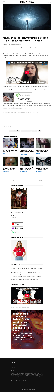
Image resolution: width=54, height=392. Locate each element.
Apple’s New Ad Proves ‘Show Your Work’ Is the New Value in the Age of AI (10, 150)
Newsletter (23, 154)
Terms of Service (23, 380)
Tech (4, 153)
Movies (25, 171)
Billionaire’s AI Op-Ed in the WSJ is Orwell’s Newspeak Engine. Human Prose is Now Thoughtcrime (27, 151)
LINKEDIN (14, 217)
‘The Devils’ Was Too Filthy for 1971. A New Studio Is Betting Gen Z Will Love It (26, 168)
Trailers (34, 130)
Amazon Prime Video (14, 130)
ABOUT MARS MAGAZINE (17, 212)
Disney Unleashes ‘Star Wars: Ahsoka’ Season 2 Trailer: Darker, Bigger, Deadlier (43, 150)
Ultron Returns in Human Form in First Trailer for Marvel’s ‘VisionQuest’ (9, 168)
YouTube (17, 117)
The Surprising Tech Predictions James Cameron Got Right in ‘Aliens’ (27, 276)
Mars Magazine (8, 33)
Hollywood (38, 153)
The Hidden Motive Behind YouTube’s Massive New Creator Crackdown (42, 168)
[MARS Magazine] (27, 3)
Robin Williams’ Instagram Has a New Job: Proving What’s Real (25, 279)
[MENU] (4, 2)
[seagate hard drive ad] (17, 101)
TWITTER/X (14, 215)
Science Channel (25, 130)
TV (14, 33)
